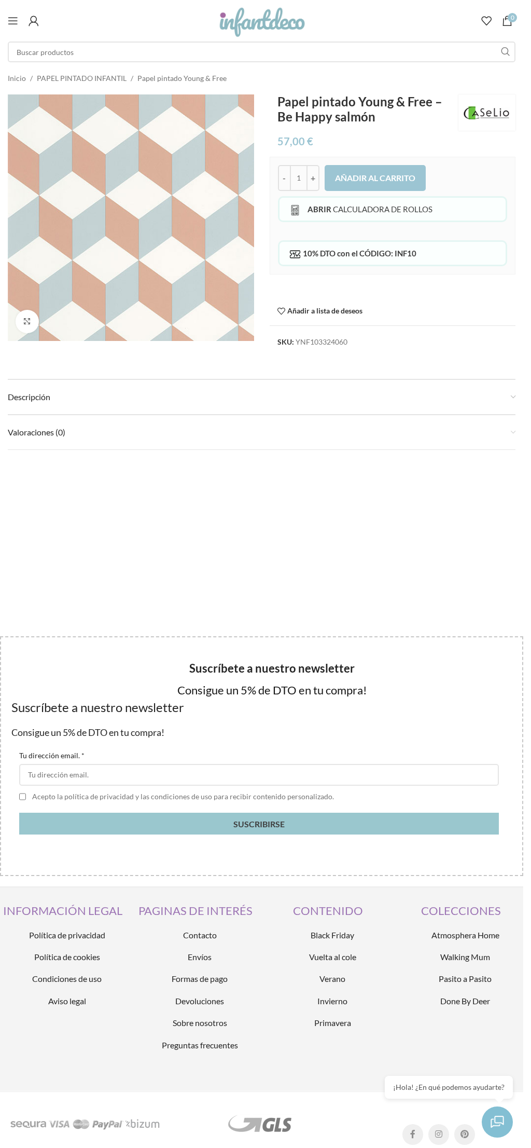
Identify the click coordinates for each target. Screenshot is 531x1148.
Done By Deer (465, 1001)
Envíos (200, 957)
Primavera (332, 1023)
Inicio (17, 78)
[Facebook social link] (412, 1134)
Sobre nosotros (200, 1023)
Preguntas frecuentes (200, 1045)
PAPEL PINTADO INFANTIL (82, 78)
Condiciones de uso (67, 978)
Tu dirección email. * (52, 755)
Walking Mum (465, 957)
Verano (332, 978)
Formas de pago (200, 978)
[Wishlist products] (486, 20)
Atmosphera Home (465, 935)
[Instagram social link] (438, 1134)
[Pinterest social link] (464, 1134)
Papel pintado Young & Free (182, 78)
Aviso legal (67, 1001)
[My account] (33, 20)
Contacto (200, 935)
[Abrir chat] (497, 1122)
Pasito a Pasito (465, 978)
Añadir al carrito (375, 178)
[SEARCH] (505, 52)
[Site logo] (261, 20)
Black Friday (332, 935)
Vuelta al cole (332, 957)
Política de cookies (67, 957)
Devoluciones (199, 1001)
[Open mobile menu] (13, 20)
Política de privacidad (67, 935)
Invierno (332, 1001)
